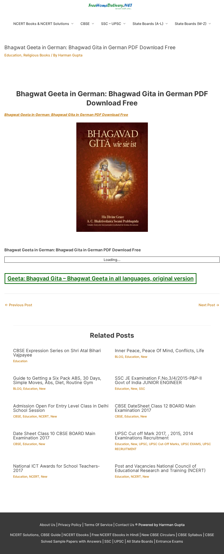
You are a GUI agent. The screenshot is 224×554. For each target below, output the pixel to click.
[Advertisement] (112, 76)
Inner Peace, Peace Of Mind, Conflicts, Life (159, 350)
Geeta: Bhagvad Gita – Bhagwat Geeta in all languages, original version (100, 278)
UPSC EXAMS (191, 444)
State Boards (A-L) (148, 23)
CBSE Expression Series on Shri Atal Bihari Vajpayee (57, 353)
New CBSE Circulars (158, 535)
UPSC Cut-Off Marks (164, 444)
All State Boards (140, 541)
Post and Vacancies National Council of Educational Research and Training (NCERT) (160, 468)
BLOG (119, 356)
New (144, 356)
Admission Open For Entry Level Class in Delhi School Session (60, 408)
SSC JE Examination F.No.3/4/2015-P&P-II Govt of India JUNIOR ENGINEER (158, 380)
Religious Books (36, 55)
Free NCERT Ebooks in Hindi (115, 535)
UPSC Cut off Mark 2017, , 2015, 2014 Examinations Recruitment (154, 435)
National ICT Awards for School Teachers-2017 (56, 468)
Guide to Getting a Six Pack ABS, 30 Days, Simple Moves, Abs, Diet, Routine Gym (57, 380)
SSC (142, 388)
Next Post (209, 305)
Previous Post (18, 305)
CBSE (85, 23)
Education (12, 55)
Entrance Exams (169, 541)
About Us (47, 525)
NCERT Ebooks (76, 535)
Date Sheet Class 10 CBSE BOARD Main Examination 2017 (54, 435)
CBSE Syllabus (190, 535)
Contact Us (124, 525)
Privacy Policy (69, 525)
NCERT (44, 416)
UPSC (143, 444)
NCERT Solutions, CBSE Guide (35, 535)
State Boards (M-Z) (190, 23)
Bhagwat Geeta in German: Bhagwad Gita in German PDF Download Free (66, 114)
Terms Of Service (98, 525)
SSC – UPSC (111, 23)
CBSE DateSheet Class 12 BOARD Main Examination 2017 (155, 408)
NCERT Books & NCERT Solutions (41, 23)
